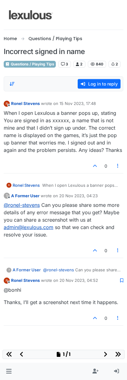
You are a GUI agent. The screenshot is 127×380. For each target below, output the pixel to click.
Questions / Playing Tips (32, 64)
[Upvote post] (94, 166)
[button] (8, 371)
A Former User (25, 195)
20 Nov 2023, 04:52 (78, 280)
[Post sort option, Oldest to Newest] (12, 84)
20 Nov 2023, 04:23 (78, 195)
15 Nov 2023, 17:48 (77, 103)
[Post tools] (118, 166)
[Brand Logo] (31, 14)
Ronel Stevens (25, 103)
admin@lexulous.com (28, 227)
